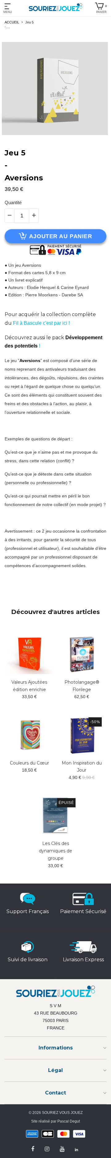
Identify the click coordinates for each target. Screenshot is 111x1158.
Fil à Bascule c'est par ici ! (41, 323)
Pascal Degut (68, 1121)
